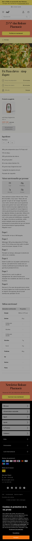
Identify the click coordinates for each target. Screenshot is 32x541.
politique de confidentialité (19, 524)
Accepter (16, 537)
